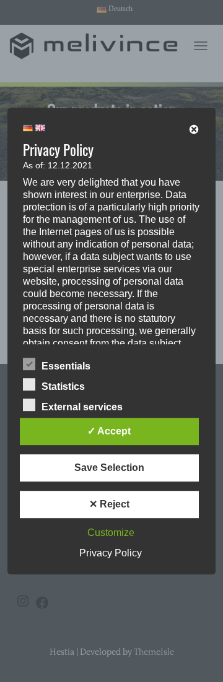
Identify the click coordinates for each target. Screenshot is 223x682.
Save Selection (109, 467)
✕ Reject (109, 504)
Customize (110, 532)
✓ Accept (109, 431)
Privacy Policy (110, 553)
